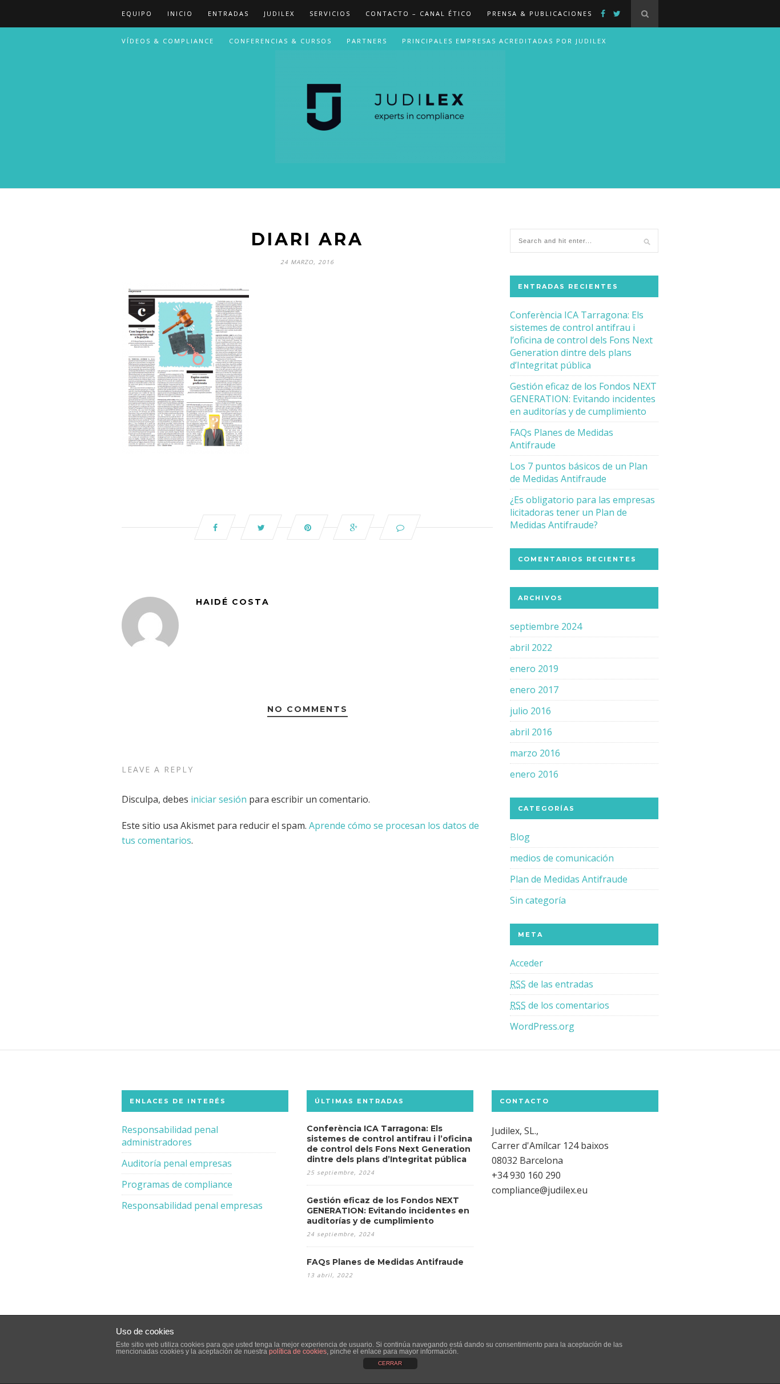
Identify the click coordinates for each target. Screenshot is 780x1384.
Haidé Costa (233, 602)
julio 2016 (530, 711)
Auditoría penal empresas (177, 1163)
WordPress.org (542, 1026)
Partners (367, 41)
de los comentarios (559, 1005)
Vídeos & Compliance (168, 41)
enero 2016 (534, 774)
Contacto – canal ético (418, 13)
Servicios (330, 13)
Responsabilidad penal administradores (170, 1135)
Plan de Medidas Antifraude (569, 879)
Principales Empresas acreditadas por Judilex (504, 41)
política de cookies (298, 1351)
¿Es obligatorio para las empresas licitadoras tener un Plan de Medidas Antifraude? (582, 512)
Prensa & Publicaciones (539, 13)
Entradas (228, 13)
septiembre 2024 (546, 626)
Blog (520, 837)
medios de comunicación (562, 858)
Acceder (526, 963)
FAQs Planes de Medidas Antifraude (385, 1262)
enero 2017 (534, 689)
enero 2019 (534, 668)
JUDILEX (279, 13)
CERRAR (390, 1363)
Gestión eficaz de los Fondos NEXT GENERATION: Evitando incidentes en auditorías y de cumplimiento (583, 399)
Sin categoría (538, 900)
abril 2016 (531, 732)
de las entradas (551, 984)
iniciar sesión (219, 799)
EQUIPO (137, 13)
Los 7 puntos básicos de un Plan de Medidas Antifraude (579, 472)
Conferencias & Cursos (280, 41)
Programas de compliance (177, 1184)
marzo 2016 (535, 753)
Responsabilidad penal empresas (192, 1205)
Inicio (180, 13)
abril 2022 (531, 647)
